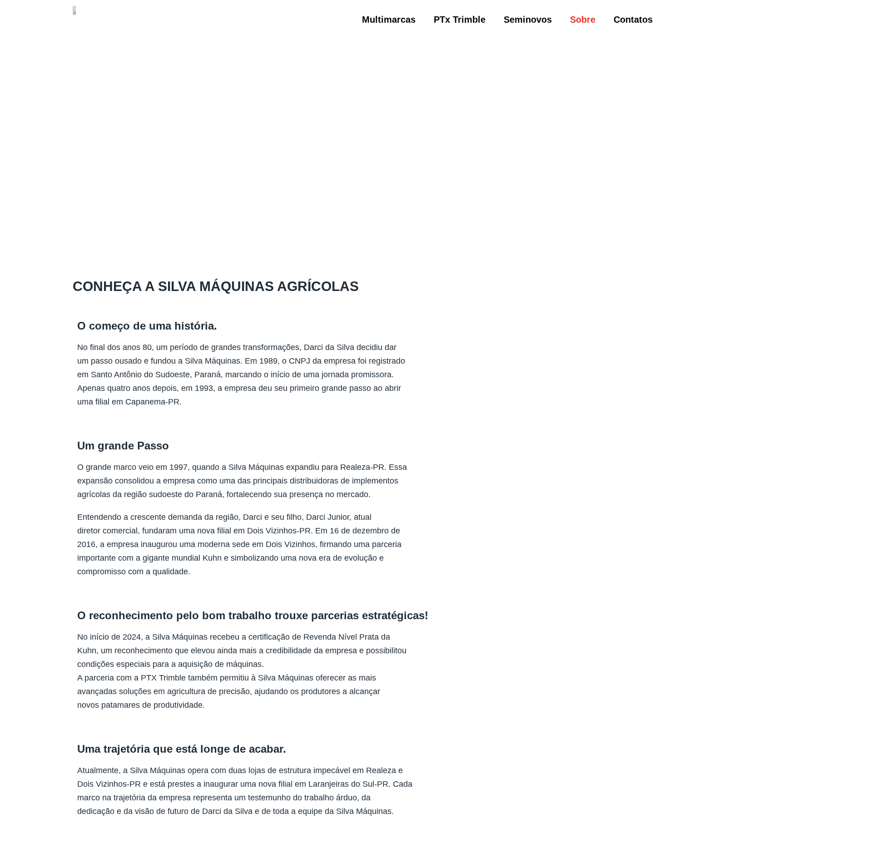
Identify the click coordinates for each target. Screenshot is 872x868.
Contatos (633, 20)
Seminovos (528, 20)
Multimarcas (389, 20)
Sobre (582, 20)
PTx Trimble (460, 20)
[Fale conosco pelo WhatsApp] (844, 795)
